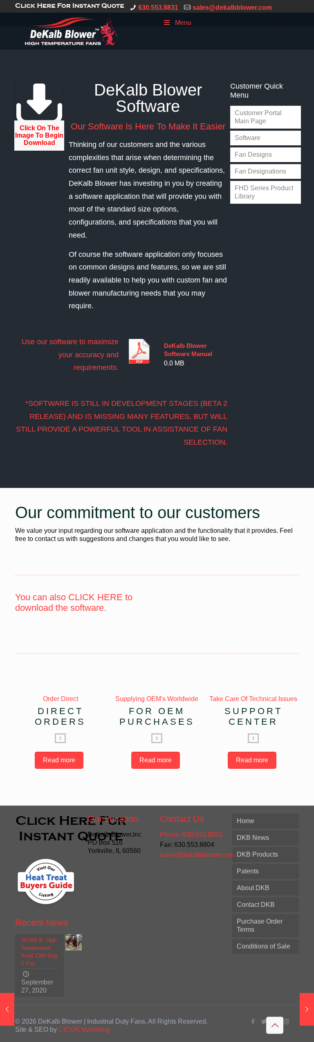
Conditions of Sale (263, 946)
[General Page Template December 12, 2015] (7, 1009)
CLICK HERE (95, 597)
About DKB (253, 887)
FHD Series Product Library (264, 192)
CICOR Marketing (84, 1029)
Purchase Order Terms (260, 925)
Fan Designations (260, 171)
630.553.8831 (158, 7)
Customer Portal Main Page (258, 117)
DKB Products (257, 854)
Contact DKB (256, 904)
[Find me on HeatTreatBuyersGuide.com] (45, 909)
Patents (248, 871)
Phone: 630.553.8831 (191, 834)
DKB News (253, 837)
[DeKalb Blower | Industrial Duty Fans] (71, 31)
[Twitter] (264, 1021)
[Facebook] (253, 1021)
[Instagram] (286, 1021)
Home (245, 820)
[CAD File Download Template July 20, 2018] (307, 1009)
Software (247, 137)
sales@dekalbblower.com (232, 7)
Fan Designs (253, 154)
